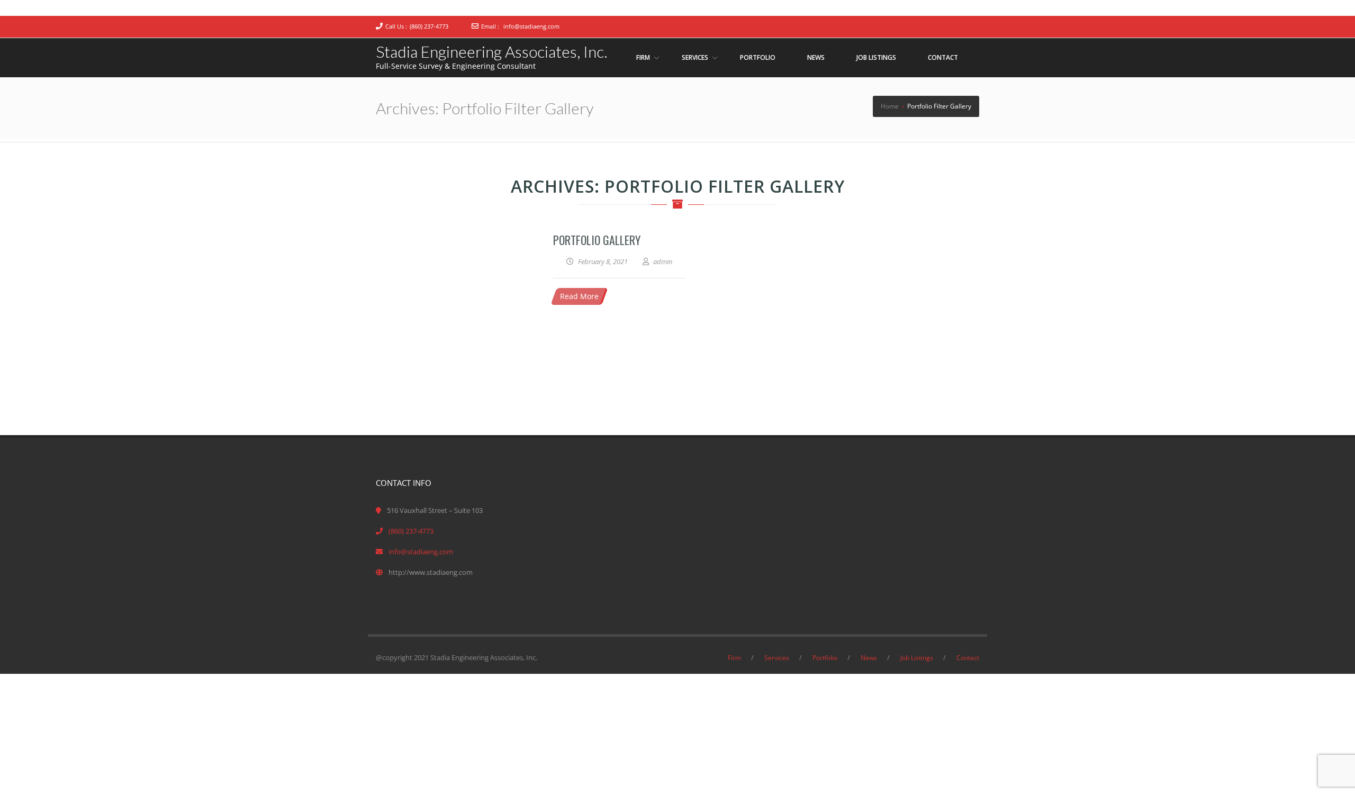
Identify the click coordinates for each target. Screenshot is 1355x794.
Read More (579, 296)
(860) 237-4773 (429, 26)
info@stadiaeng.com (531, 26)
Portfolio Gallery (596, 239)
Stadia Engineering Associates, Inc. (491, 51)
